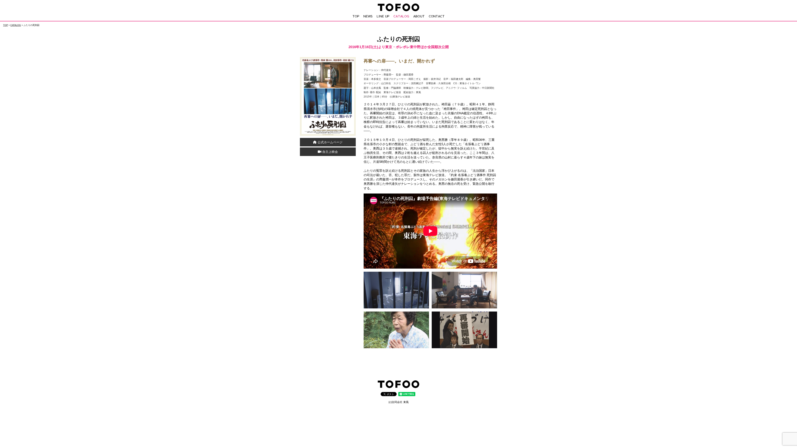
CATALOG (401, 16)
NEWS (368, 16)
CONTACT (437, 16)
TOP (355, 16)
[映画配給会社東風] (398, 385)
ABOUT (419, 16)
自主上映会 (330, 151)
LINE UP (383, 16)
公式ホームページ (330, 142)
